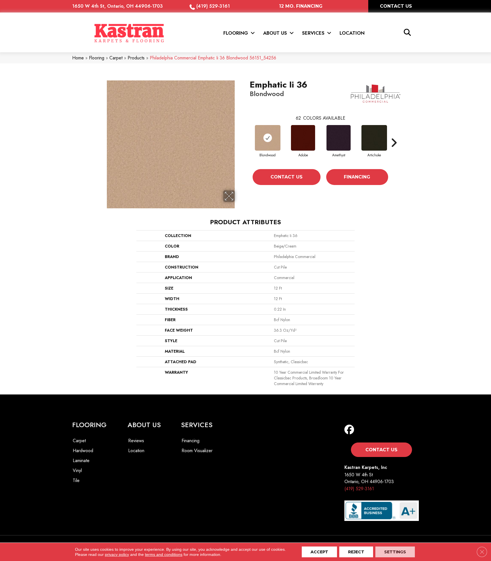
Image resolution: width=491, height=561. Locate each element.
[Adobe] (303, 138)
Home (78, 58)
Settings (395, 551)
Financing (357, 177)
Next (394, 142)
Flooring (96, 58)
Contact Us (287, 177)
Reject (356, 551)
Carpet (115, 58)
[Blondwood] (267, 138)
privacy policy (117, 554)
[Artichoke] (374, 138)
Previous (247, 142)
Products (136, 58)
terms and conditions (163, 554)
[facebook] (350, 430)
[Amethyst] (338, 138)
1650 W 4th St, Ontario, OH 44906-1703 (117, 6)
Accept (319, 551)
